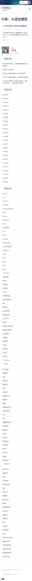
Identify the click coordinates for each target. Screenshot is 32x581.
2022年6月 (5, 155)
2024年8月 (5, 117)
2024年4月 (5, 125)
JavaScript (7, 360)
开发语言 (5, 356)
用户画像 (5, 445)
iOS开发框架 (6, 227)
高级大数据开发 (7, 545)
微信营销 (5, 373)
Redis (4, 258)
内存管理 (5, 284)
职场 (4, 477)
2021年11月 (5, 166)
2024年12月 (6, 102)
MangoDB (5, 239)
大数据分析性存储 (7, 326)
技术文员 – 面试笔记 (8, 69)
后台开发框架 (6, 311)
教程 (4, 388)
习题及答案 (6, 277)
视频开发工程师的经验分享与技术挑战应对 (14, 73)
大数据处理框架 (7, 330)
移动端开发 (6, 460)
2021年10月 (6, 170)
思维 (4, 377)
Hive (4, 224)
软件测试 (5, 511)
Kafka (4, 235)
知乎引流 (5, 452)
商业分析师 (6, 318)
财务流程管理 (6, 507)
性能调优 (5, 380)
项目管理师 (6, 530)
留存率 (4, 449)
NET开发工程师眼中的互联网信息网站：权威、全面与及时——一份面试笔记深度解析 (15, 82)
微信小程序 (6, 369)
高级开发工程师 (7, 549)
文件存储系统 (6, 411)
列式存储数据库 (7, 299)
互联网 (4, 280)
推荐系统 (5, 384)
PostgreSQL (6, 250)
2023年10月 (6, 132)
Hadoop (5, 216)
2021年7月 (5, 182)
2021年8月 (5, 178)
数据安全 (5, 399)
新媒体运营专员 (7, 422)
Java (4, 231)
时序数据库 (6, 426)
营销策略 (5, 496)
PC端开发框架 (6, 243)
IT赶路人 (6, 8)
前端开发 (5, 307)
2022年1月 (5, 159)
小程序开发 (7, 464)
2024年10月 (6, 110)
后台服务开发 (6, 315)
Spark (4, 265)
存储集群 (5, 337)
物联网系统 (6, 441)
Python (6, 364)
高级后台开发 (6, 541)
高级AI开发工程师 (8, 537)
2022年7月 (5, 151)
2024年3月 (5, 129)
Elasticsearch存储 (8, 208)
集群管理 (5, 518)
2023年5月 (5, 148)
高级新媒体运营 (7, 552)
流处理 (4, 433)
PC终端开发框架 (7, 246)
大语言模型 (6, 333)
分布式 (4, 292)
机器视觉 (5, 430)
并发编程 (5, 349)
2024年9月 (5, 113)
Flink (4, 212)
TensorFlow (6, 273)
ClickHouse (6, 205)
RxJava (5, 262)
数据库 (4, 403)
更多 (4, 40)
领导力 (4, 533)
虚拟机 (4, 503)
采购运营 (5, 515)
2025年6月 (5, 98)
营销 (4, 488)
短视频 (4, 456)
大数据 (4, 322)
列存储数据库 (6, 296)
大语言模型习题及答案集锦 (15, 26)
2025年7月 (5, 95)
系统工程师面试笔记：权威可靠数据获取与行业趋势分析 (15, 65)
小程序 (4, 345)
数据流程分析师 (7, 407)
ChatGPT (5, 201)
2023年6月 (5, 144)
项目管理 (5, 526)
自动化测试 (6, 480)
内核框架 (5, 288)
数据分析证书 (6, 396)
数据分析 (5, 392)
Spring (4, 269)
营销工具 (5, 492)
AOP (4, 197)
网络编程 (5, 473)
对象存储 (5, 341)
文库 (4, 415)
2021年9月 (5, 174)
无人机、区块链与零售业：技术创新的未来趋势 (15, 77)
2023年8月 (5, 136)
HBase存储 (6, 220)
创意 (4, 303)
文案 (4, 418)
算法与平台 (6, 469)
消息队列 (5, 437)
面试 (4, 522)
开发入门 (5, 352)
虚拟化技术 (6, 499)
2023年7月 (5, 140)
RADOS (5, 254)
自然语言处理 (6, 484)
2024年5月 (5, 121)
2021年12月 (5, 163)
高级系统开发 (6, 556)
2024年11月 (6, 106)
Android (5, 193)
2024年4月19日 (8, 29)
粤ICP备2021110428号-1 (6, 571)
